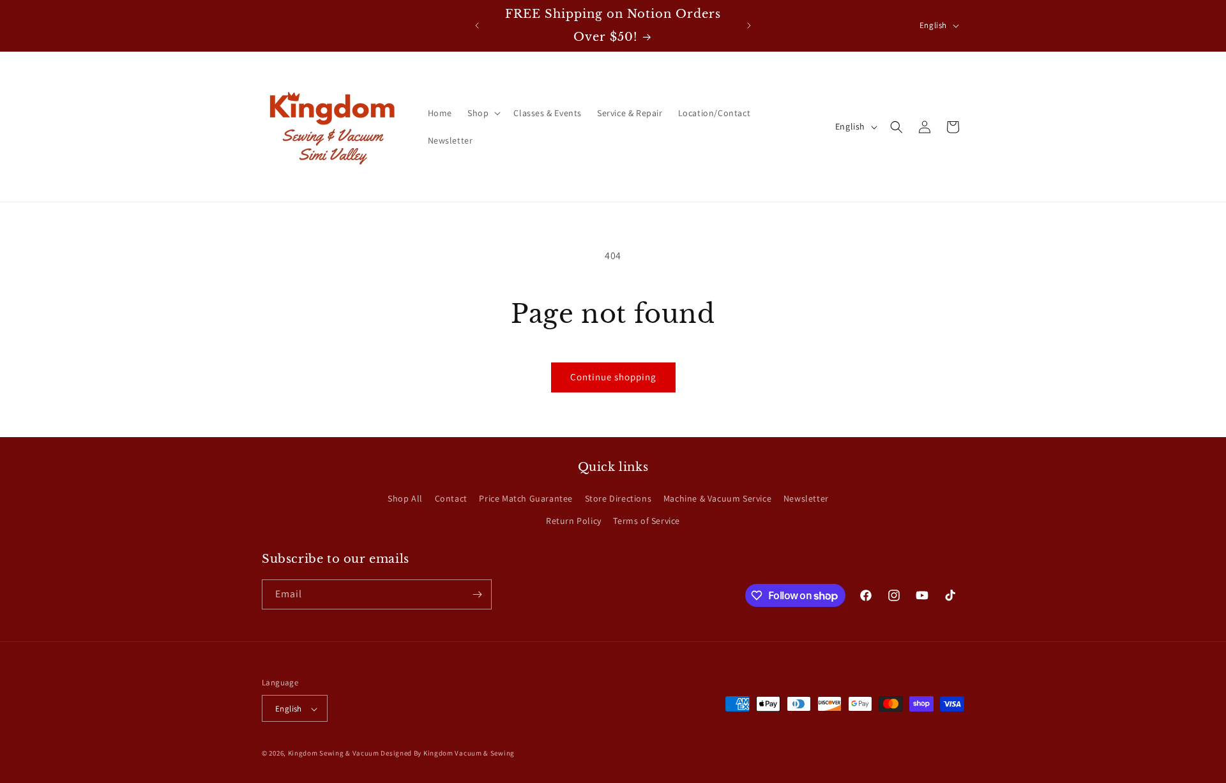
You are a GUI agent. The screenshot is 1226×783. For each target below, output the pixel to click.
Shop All (405, 498)
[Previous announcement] (477, 25)
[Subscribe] (477, 594)
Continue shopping (613, 377)
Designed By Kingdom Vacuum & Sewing (448, 753)
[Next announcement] (749, 25)
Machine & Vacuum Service (717, 498)
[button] (483, 113)
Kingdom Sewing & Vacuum (333, 753)
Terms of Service (646, 521)
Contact (451, 498)
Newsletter (806, 498)
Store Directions (618, 498)
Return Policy (574, 521)
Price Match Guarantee (526, 498)
